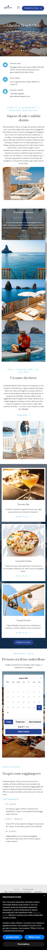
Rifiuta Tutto (34, 937)
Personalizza (23, 944)
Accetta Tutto (12, 937)
